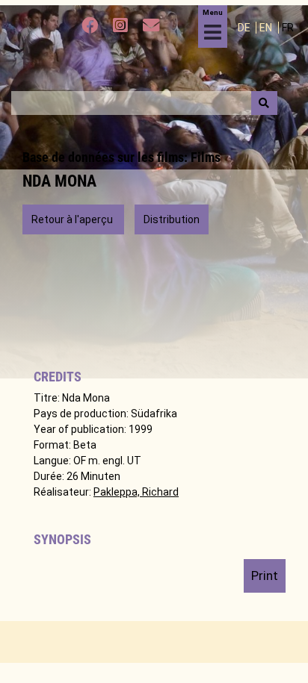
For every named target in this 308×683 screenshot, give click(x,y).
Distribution (172, 219)
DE (245, 28)
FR (288, 28)
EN (266, 28)
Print (264, 575)
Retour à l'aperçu (73, 219)
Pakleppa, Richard (136, 492)
